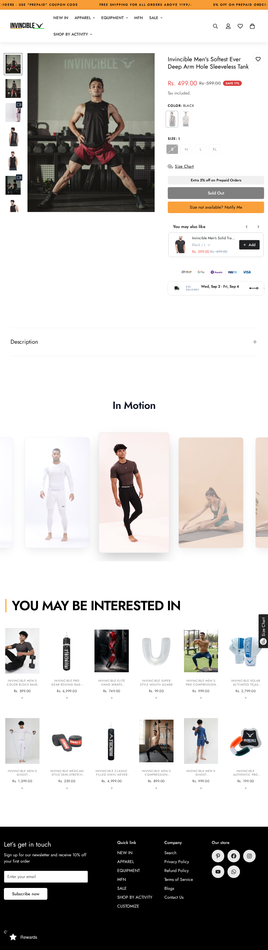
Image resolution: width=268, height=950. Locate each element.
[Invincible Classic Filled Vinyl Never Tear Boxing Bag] (111, 754)
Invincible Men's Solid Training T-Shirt (214, 238)
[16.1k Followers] (249, 856)
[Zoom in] (143, 64)
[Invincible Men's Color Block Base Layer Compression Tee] (22, 664)
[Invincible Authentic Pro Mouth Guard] (245, 754)
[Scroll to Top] (258, 921)
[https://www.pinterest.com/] (218, 856)
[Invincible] (27, 26)
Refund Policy (176, 871)
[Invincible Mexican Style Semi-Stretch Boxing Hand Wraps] (67, 754)
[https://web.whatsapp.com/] (233, 871)
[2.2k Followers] (233, 856)
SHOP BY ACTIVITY (70, 34)
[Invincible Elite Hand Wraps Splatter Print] (111, 664)
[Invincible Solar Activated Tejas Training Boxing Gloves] (245, 664)
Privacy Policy (176, 862)
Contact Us (173, 897)
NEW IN (60, 18)
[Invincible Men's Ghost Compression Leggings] (22, 754)
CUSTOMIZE (128, 906)
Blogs (169, 888)
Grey (185, 119)
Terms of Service (178, 879)
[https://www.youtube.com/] (218, 871)
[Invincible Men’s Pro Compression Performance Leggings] (201, 664)
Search (170, 853)
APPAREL (83, 18)
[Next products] (258, 226)
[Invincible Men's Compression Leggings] (156, 754)
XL (216, 150)
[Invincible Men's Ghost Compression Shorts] (201, 754)
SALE (153, 18)
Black (171, 119)
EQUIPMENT (112, 18)
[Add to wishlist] (258, 59)
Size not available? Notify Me (216, 207)
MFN (138, 18)
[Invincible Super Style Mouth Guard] (156, 664)
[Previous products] (247, 226)
